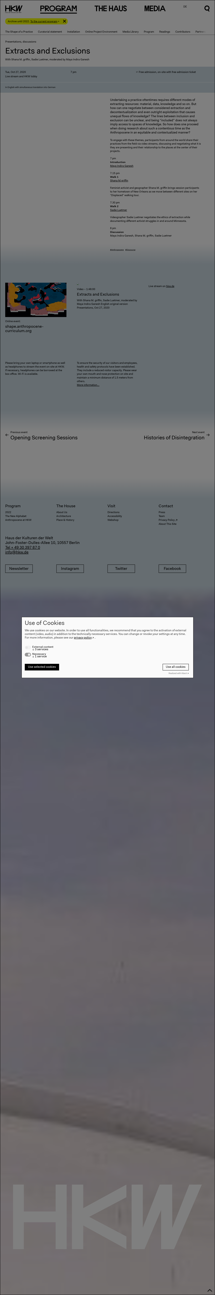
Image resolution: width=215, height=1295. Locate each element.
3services (40, 649)
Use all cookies (176, 667)
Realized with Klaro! (178, 674)
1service (39, 656)
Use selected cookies (42, 667)
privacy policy (83, 637)
